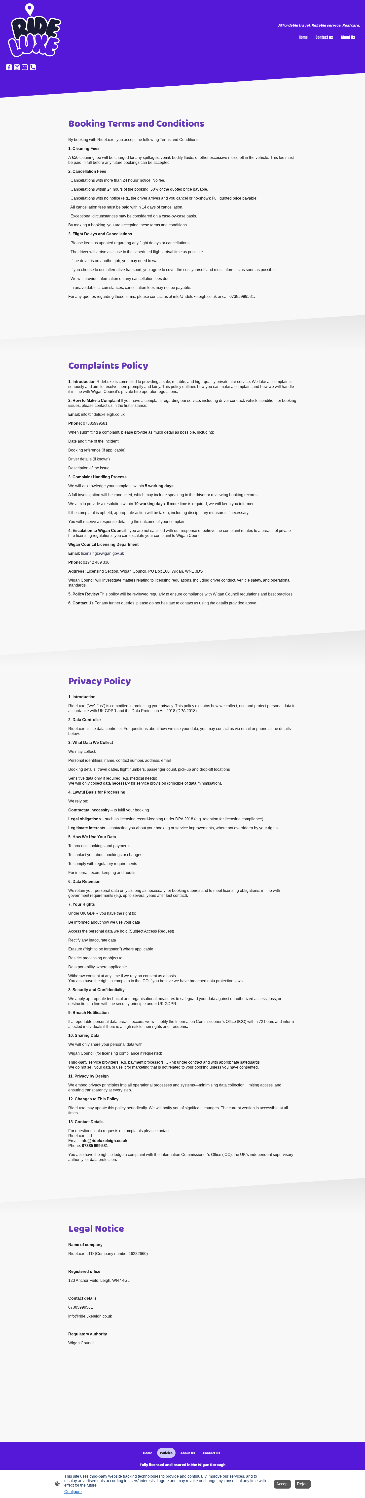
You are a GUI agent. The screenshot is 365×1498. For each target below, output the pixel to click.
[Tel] (33, 67)
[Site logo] (34, 30)
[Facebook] (9, 67)
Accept (282, 1484)
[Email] (25, 67)
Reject (302, 1484)
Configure (73, 1492)
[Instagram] (17, 67)
